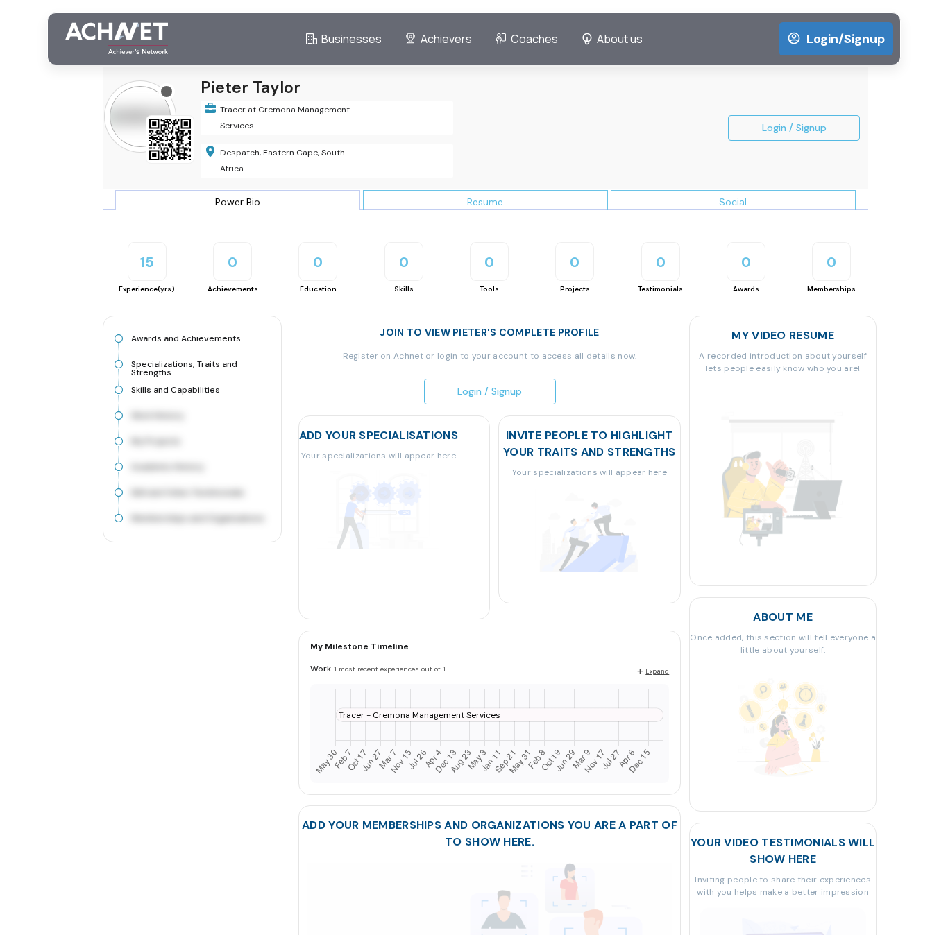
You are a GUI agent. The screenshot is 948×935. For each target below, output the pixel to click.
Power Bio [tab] (237, 202)
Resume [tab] (485, 202)
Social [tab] (733, 202)
